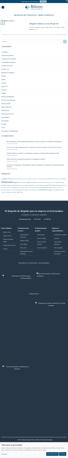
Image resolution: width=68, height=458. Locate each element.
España (3, 79)
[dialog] (34, 450)
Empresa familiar (24, 240)
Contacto (5, 249)
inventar (22, 185)
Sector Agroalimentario (33, 189)
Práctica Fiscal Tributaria (8, 100)
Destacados (7, 182)
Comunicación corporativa (8, 59)
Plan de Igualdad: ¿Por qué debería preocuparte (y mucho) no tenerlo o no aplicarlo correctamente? (34, 141)
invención (18, 185)
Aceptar (62, 453)
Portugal (3, 93)
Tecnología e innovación (52, 189)
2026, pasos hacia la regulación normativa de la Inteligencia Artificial (26, 159)
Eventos (3, 83)
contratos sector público (27, 178)
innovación (4, 185)
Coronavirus (34, 178)
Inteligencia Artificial (11, 185)
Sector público (23, 244)
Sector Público (5, 117)
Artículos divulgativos (7, 55)
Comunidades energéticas (8, 62)
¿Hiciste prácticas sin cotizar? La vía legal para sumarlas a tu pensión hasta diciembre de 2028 (33, 153)
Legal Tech (4, 86)
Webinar (15, 192)
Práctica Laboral (5, 103)
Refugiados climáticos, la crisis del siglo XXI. (44, 24)
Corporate (56, 238)
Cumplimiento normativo (60, 234)
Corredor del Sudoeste (42, 178)
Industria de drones (60, 182)
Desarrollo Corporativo (7, 72)
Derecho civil (5, 69)
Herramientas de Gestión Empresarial (43, 182)
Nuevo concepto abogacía (23, 187)
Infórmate (43, 1)
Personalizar (4, 454)
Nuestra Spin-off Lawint (9, 245)
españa (28, 182)
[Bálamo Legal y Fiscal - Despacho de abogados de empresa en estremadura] (34, 7)
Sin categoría (5, 120)
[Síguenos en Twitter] (33, 223)
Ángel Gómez (20, 192)
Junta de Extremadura (28, 185)
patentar (30, 187)
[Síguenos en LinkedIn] (35, 223)
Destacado (63, 178)
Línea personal (40, 234)
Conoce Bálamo (6, 228)
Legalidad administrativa (40, 185)
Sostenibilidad (41, 189)
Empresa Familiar (22, 182)
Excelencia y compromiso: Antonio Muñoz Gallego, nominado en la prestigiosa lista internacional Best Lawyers (35, 165)
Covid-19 (49, 178)
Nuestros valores (7, 235)
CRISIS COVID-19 (7, 66)
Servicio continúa (41, 238)
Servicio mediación (42, 247)
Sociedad (3, 124)
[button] (3, 7)
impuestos (54, 182)
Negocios (4, 90)
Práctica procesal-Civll (7, 114)
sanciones (26, 189)
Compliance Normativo (7, 178)
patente (33, 187)
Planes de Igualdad (39, 187)
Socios (3, 127)
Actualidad (4, 52)
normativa (14, 187)
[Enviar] (65, 41)
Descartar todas (52, 453)
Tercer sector (23, 247)
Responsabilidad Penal (19, 189)
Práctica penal (5, 110)
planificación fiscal (47, 187)
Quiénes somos (7, 232)
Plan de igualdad (58, 247)
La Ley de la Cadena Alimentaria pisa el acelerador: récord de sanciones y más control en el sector (34, 147)
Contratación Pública (17, 178)
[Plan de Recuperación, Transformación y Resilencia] (17, 369)
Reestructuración (10, 189)
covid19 (54, 178)
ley (61, 185)
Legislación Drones (56, 185)
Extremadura (33, 182)
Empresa (3, 76)
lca (34, 185)
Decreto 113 (58, 178)
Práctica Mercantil (6, 107)
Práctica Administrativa (7, 96)
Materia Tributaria (7, 187)
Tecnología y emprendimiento (9, 131)
